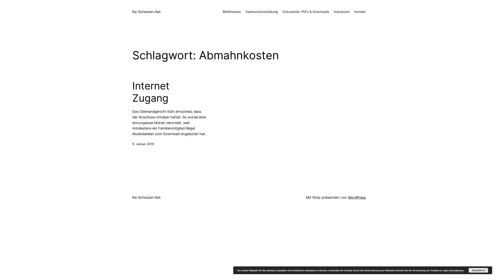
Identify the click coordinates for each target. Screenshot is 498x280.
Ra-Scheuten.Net (146, 12)
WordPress (357, 197)
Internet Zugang (150, 92)
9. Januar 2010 (143, 144)
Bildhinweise (232, 12)
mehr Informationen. (453, 270)
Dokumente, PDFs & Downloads (305, 12)
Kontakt (360, 12)
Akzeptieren (478, 270)
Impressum (342, 12)
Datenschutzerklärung (261, 12)
